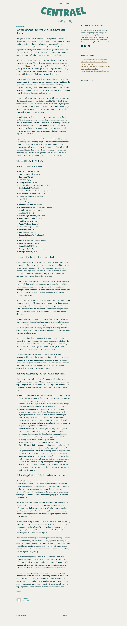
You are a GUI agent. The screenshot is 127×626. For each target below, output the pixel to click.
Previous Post (22, 615)
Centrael (18, 592)
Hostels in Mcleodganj (87, 64)
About (60, 3)
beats (28, 66)
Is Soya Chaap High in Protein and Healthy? (94, 62)
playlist (20, 74)
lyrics (62, 63)
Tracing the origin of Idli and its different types (95, 71)
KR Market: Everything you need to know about (95, 60)
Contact (66, 3)
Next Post (66, 615)
